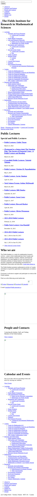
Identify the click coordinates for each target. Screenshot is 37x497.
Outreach (10, 63)
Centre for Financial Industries (16, 74)
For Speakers (11, 121)
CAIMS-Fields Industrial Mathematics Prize (20, 95)
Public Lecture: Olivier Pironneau (16, 211)
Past (12, 37)
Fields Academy (12, 54)
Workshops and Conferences (16, 45)
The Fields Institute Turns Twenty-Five (19, 105)
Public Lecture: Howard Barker (16, 204)
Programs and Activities (12, 127)
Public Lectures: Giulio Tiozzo (15, 142)
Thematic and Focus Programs (16, 33)
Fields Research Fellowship (19, 87)
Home (2, 127)
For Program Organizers (15, 118)
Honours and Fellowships (11, 82)
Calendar (6, 11)
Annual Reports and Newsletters (17, 101)
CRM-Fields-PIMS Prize (15, 97)
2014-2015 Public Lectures (14, 232)
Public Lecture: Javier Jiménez (15, 176)
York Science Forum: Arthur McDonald (19, 183)
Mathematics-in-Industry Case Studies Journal (21, 108)
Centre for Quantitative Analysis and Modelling (21, 72)
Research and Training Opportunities (18, 113)
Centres (6, 69)
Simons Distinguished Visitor (16, 92)
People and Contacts (10, 10)
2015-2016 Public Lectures (14, 218)
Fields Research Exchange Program (21, 114)
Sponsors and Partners (10, 8)
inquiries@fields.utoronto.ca (13, 287)
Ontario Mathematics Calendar (16, 124)
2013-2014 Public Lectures (14, 239)
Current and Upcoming (18, 35)
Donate (6, 16)
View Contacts (8, 337)
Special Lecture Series (14, 50)
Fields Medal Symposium (15, 38)
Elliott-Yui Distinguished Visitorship (21, 90)
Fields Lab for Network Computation (22, 41)
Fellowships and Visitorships (16, 85)
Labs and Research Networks (16, 40)
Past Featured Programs (14, 64)
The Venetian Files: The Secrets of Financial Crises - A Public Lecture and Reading (19, 151)
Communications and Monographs (17, 103)
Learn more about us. (29, 264)
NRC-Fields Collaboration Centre (17, 80)
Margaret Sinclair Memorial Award (18, 98)
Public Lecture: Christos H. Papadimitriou (20, 169)
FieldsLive (7, 13)
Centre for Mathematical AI (15, 71)
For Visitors (11, 123)
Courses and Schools (14, 61)
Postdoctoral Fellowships (18, 89)
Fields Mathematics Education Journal (18, 106)
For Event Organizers (14, 119)
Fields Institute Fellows (14, 84)
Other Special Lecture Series (12, 245)
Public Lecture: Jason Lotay (14, 197)
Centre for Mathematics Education (17, 77)
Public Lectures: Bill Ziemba (14, 190)
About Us (7, 6)
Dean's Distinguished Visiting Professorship (20, 93)
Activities (7, 32)
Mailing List (7, 15)
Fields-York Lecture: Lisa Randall (16, 225)
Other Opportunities (17, 116)
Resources (7, 110)
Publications (7, 100)
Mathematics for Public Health (20, 43)
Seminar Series (12, 56)
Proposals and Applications (15, 111)
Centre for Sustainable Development (18, 79)
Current (13, 58)
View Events (8, 383)
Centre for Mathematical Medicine (17, 76)
